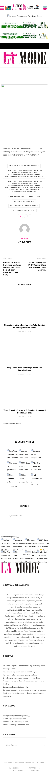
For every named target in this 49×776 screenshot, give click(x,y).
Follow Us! (12, 486)
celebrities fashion (24, 201)
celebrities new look (24, 210)
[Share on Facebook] (44, 67)
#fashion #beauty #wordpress (24, 166)
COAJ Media (39, 762)
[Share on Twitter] (44, 70)
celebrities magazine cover (24, 206)
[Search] (45, 46)
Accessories (10, 55)
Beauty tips (34, 196)
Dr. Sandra (12, 71)
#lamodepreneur (16, 196)
